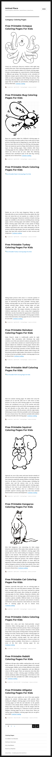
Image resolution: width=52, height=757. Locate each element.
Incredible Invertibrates (11, 738)
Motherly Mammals (10, 742)
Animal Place (11, 8)
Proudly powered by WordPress (19, 753)
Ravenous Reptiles (10, 748)
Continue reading (20, 83)
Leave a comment (32, 87)
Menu (44, 9)
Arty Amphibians (9, 745)
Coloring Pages (23, 87)
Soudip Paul (10, 87)
